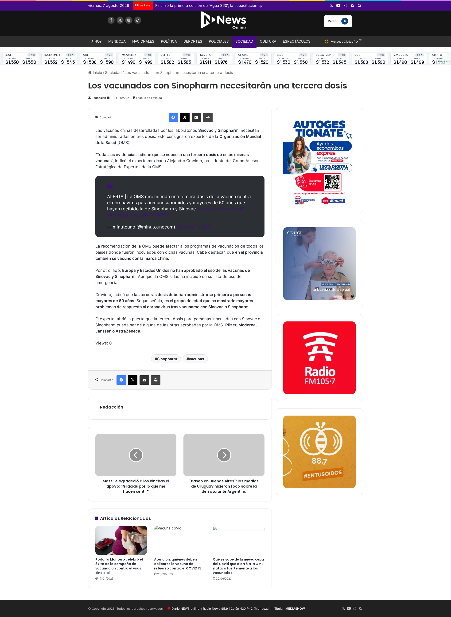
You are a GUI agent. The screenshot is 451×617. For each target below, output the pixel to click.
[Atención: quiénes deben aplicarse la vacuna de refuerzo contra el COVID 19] (180, 540)
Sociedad (244, 41)
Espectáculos (297, 41)
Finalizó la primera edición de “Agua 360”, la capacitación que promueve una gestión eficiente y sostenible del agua (258, 5)
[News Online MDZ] (131, 25)
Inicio (97, 72)
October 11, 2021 (194, 227)
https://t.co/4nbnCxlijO (220, 209)
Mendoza (117, 41)
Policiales (219, 41)
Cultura (268, 41)
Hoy (97, 41)
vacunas (196, 359)
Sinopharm (167, 359)
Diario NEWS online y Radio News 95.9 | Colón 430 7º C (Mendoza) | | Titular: (238, 608)
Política (169, 41)
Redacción (99, 98)
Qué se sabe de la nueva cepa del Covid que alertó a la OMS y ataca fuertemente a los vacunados (238, 566)
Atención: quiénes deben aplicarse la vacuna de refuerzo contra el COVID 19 (177, 564)
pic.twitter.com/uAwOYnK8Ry (138, 215)
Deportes (192, 41)
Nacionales (143, 41)
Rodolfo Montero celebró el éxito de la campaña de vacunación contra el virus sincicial (119, 566)
